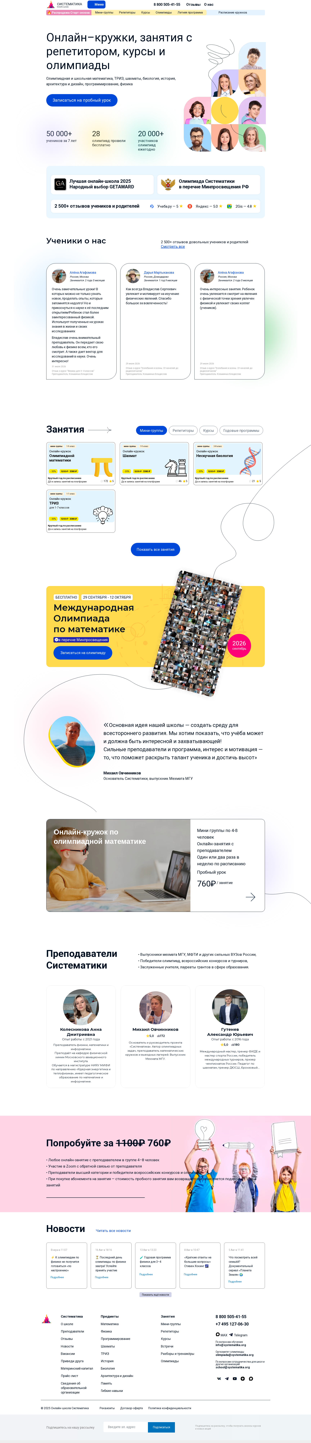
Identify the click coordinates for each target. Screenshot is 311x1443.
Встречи (167, 1346)
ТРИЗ (105, 1354)
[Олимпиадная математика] (155, 865)
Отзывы (193, 4)
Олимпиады (164, 12)
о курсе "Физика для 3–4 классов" (76, 371)
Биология (108, 1368)
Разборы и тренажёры (177, 1354)
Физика (106, 1331)
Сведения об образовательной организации (74, 1387)
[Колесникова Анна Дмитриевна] (81, 1036)
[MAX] (218, 1335)
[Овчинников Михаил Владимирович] (155, 1036)
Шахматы (108, 1346)
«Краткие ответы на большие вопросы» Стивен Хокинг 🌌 (197, 1262)
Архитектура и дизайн (117, 1376)
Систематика (72, 1316)
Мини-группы (104, 12)
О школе (67, 1324)
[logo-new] (51, 4)
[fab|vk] (219, 1379)
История (107, 1361)
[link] (81, 463)
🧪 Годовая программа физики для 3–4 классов (155, 1262)
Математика (110, 1324)
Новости (67, 1346)
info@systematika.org (231, 1345)
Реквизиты (107, 1408)
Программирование (115, 1339)
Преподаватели (72, 1331)
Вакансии (68, 1354)
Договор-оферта (131, 1408)
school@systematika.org (233, 1367)
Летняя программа (190, 12)
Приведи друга (72, 1361)
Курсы (145, 12)
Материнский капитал (77, 1368)
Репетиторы (127, 12)
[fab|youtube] (234, 1379)
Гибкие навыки (112, 1391)
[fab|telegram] (227, 1379)
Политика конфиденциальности (169, 1408)
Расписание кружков (232, 12)
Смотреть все (173, 246)
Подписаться (161, 1427)
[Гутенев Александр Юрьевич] (230, 1036)
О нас (208, 4)
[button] (96, 4)
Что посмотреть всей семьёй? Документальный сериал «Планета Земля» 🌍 (243, 1266)
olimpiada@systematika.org (235, 1355)
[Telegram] (231, 1335)
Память (106, 1383)
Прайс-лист (69, 1376)
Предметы (110, 1316)
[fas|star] (242, 1379)
